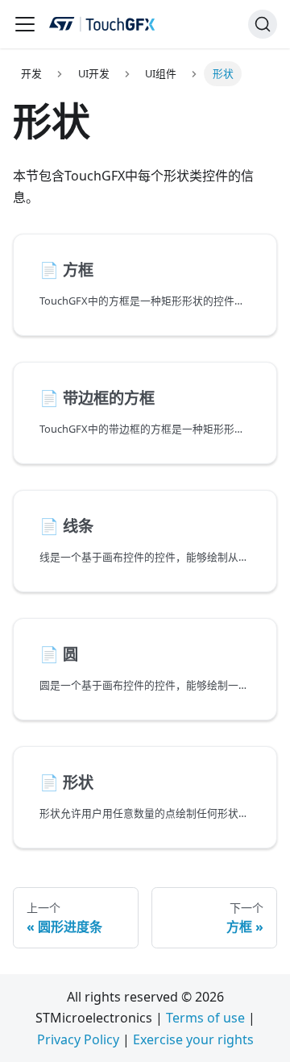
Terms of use (205, 1018)
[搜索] (262, 24)
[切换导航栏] (25, 24)
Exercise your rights (193, 1039)
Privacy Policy (78, 1039)
